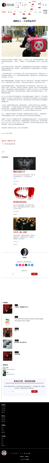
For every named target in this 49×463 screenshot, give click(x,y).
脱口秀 (16, 305)
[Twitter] (16, 5)
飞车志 (3, 430)
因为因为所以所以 (20, 202)
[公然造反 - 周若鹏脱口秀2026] (24, 304)
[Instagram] (18, 3)
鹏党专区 (3, 445)
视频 (11, 12)
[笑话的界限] (24, 351)
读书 (36, 12)
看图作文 (3, 432)
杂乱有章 (16, 328)
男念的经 (3, 421)
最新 (40, 12)
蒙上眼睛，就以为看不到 (20, 342)
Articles (16, 316)
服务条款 (27, 456)
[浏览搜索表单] (43, 4)
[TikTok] (22, 3)
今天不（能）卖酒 (20, 232)
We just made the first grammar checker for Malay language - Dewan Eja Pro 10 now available (29, 319)
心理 (3, 151)
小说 (2, 440)
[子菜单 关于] (31, 9)
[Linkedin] (18, 5)
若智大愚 (3, 419)
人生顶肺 (16, 352)
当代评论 (3, 410)
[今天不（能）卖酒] (24, 224)
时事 (21, 12)
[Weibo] (16, 7)
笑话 (2, 427)
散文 (2, 438)
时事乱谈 (16, 340)
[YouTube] (20, 3)
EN (45, 5)
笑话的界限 (17, 354)
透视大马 (3, 412)
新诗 (2, 441)
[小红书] (18, 7)
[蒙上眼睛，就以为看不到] (24, 339)
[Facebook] (16, 3)
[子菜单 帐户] (39, 7)
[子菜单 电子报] (33, 4)
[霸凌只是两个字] (24, 163)
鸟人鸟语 (24, 18)
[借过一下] (24, 328)
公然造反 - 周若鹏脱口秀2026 (22, 307)
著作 (30, 2)
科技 (2, 429)
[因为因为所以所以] (24, 193)
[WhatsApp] (20, 5)
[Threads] (22, 5)
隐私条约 (22, 456)
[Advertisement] (24, 289)
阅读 (2, 443)
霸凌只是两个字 (19, 172)
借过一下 (17, 330)
